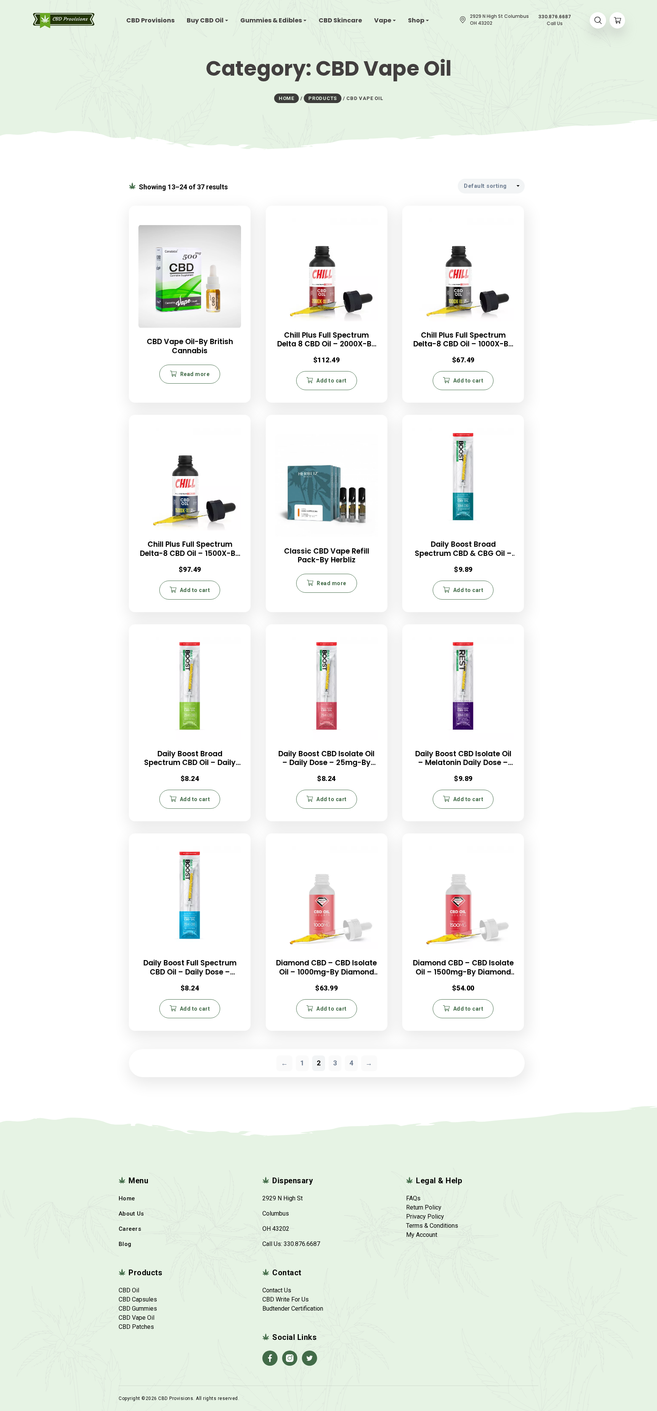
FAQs (413, 1198)
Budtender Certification (292, 1308)
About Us (131, 1213)
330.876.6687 (302, 1244)
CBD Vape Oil (136, 1317)
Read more (195, 374)
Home (127, 1198)
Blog (125, 1244)
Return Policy (423, 1207)
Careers (130, 1228)
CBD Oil (129, 1290)
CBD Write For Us (285, 1299)
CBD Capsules (138, 1299)
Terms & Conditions (432, 1225)
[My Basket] (617, 20)
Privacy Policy (425, 1216)
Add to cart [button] (331, 381)
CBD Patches (136, 1326)
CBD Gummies (138, 1308)
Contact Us (276, 1290)
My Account (421, 1234)
